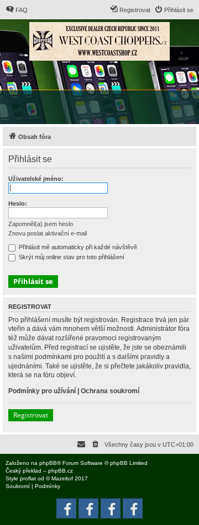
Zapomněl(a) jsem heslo (40, 224)
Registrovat (30, 415)
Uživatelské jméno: (36, 178)
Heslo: (17, 203)
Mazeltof (62, 478)
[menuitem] (17, 10)
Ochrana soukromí (110, 391)
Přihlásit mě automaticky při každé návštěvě (77, 247)
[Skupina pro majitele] (111, 508)
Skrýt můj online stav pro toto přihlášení (70, 257)
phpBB (48, 463)
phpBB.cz (60, 471)
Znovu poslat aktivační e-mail (47, 233)
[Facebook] (133, 508)
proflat (28, 478)
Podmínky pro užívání (42, 391)
